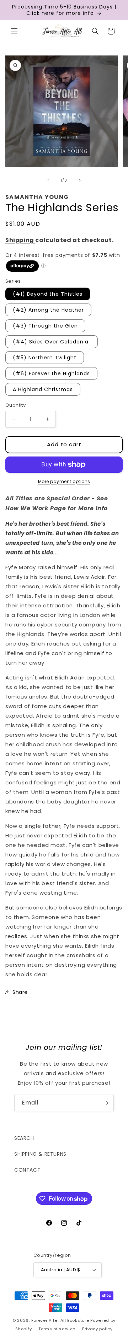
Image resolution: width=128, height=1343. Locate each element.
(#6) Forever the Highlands (51, 373)
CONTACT (27, 1169)
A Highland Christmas (43, 389)
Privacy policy (97, 1329)
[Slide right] (79, 180)
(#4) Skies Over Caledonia (51, 341)
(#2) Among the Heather (48, 309)
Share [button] (20, 992)
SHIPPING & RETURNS (40, 1154)
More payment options (64, 481)
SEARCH (24, 1138)
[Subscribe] (105, 1103)
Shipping (20, 240)
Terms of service (56, 1329)
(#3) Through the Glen (45, 325)
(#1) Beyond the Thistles (47, 294)
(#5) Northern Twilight (44, 357)
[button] (14, 31)
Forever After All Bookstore (60, 1320)
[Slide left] (48, 180)
